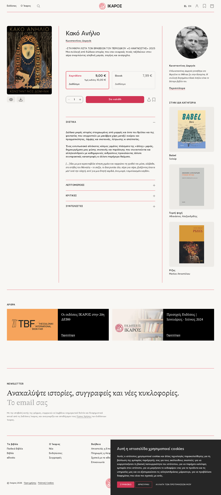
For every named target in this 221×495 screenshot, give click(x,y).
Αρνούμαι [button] (143, 485)
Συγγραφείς (55, 458)
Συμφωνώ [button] (125, 485)
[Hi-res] (21, 99)
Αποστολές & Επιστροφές (105, 449)
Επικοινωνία (97, 462)
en (189, 6)
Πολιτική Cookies (46, 483)
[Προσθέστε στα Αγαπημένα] (153, 99)
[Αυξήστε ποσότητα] (80, 99)
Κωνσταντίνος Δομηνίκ (79, 41)
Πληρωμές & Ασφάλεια (103, 453)
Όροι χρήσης (30, 483)
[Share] (149, 99)
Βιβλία (10, 453)
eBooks (11, 458)
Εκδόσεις (12, 6)
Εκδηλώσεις (55, 453)
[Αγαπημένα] (204, 6)
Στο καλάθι (115, 99)
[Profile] (197, 6)
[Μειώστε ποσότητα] (69, 99)
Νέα (51, 449)
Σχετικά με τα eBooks (102, 458)
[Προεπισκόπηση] (11, 99)
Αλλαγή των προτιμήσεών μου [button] (173, 485)
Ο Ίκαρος (26, 6)
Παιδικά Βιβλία (15, 449)
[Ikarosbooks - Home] (110, 6)
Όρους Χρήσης (83, 417)
